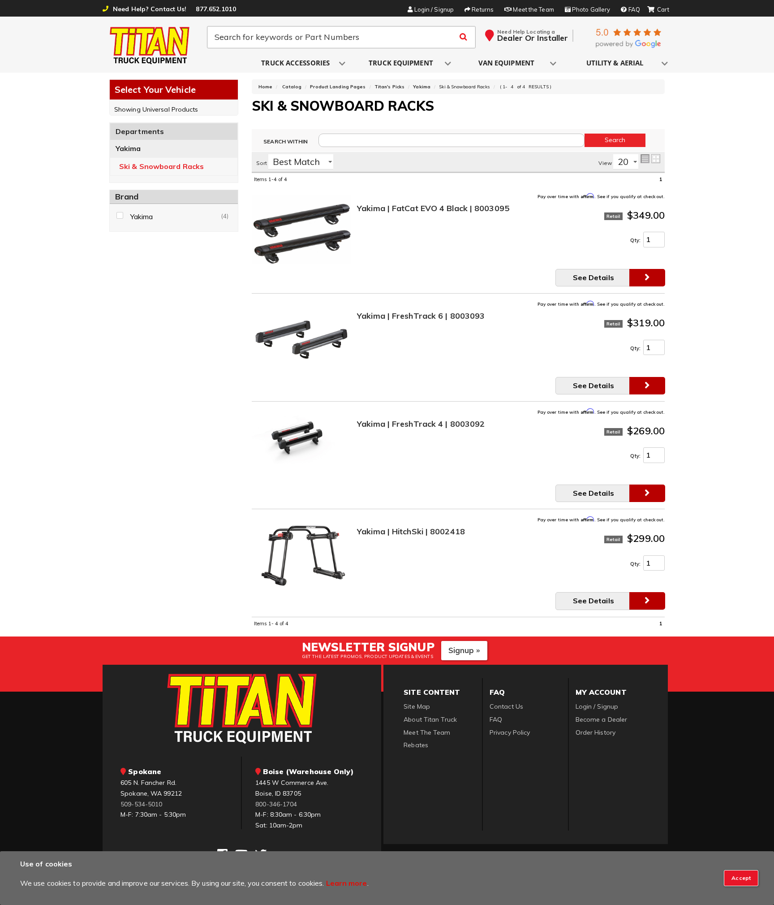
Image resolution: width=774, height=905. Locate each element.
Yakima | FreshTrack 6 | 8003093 (421, 316)
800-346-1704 (276, 804)
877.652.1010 (216, 9)
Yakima (128, 148)
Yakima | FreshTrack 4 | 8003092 (421, 424)
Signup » (464, 650)
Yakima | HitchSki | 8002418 (411, 532)
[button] (296, 63)
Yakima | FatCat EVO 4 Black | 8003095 (433, 208)
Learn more (346, 883)
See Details (593, 277)
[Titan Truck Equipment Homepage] (150, 45)
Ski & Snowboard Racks (161, 166)
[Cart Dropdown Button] (658, 10)
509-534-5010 (141, 804)
